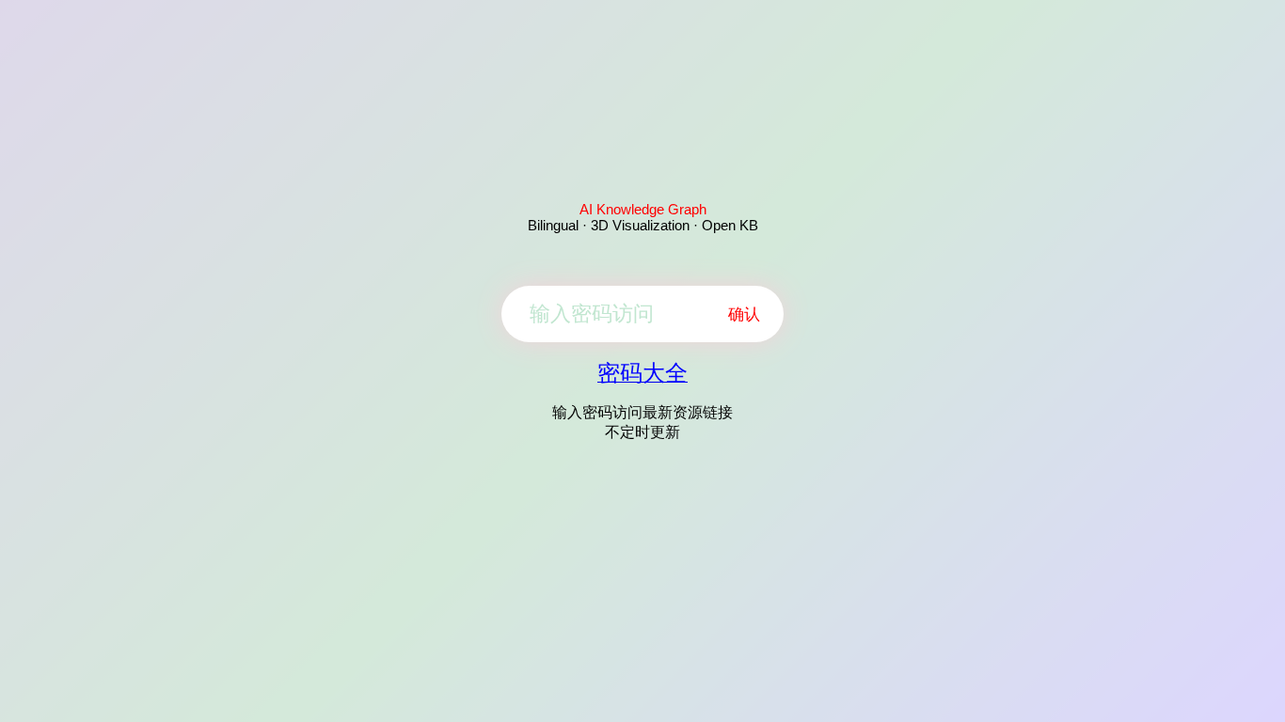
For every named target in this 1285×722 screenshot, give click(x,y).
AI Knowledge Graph (642, 209)
